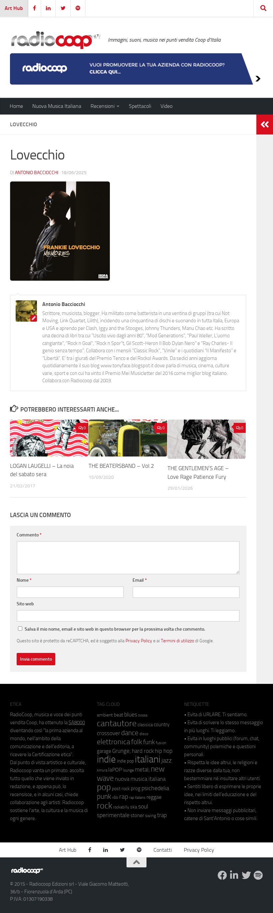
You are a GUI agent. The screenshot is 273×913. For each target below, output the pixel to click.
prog (135, 788)
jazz (166, 760)
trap (162, 815)
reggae (153, 797)
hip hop (163, 751)
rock (104, 805)
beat (118, 715)
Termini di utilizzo (177, 640)
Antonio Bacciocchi (36, 172)
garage (104, 751)
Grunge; (121, 751)
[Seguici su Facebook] (222, 875)
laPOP (115, 770)
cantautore (116, 723)
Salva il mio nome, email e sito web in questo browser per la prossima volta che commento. (115, 629)
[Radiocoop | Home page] (55, 40)
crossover (108, 733)
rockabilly (121, 807)
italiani (147, 759)
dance (129, 733)
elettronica (113, 741)
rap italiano (137, 797)
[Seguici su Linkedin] (234, 875)
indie (106, 759)
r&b (115, 797)
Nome (24, 580)
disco (143, 734)
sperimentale (113, 815)
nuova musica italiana (140, 778)
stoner (137, 815)
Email (140, 580)
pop (104, 787)
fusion (161, 742)
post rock (121, 788)
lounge (128, 770)
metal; (142, 769)
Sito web (25, 604)
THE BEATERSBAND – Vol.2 (121, 465)
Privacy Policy (139, 640)
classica (145, 725)
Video (166, 106)
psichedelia (155, 788)
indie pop (125, 761)
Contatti (162, 850)
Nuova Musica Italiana (56, 106)
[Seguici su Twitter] (246, 875)
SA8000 (77, 723)
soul (143, 806)
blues (130, 714)
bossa (142, 715)
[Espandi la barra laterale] (264, 125)
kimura (102, 770)
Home (16, 106)
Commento (29, 535)
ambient (105, 715)
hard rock (143, 751)
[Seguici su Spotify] (258, 875)
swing (150, 815)
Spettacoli (140, 106)
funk (149, 742)
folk (136, 742)
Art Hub (14, 8)
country (161, 725)
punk (104, 796)
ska (133, 807)
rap (123, 796)
